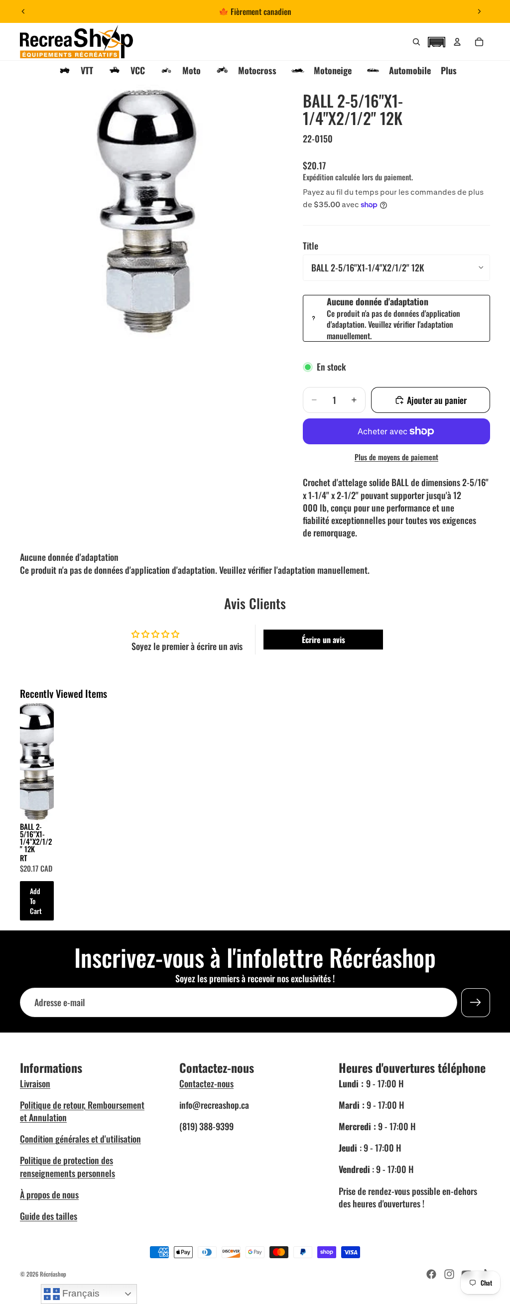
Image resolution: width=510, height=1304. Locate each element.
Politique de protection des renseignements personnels (67, 1166)
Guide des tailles (48, 1215)
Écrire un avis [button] (323, 640)
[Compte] (457, 42)
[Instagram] (449, 1274)
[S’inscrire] (475, 1002)
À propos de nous (49, 1194)
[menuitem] (449, 70)
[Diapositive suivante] (479, 11)
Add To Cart (36, 900)
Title (310, 245)
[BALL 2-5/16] (37, 760)
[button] (436, 41)
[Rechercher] (416, 42)
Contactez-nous (206, 1083)
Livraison (35, 1083)
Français (80, 1293)
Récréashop (53, 1274)
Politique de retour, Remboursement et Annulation (82, 1111)
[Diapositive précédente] (23, 11)
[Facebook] (431, 1274)
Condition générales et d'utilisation (80, 1138)
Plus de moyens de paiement (396, 457)
